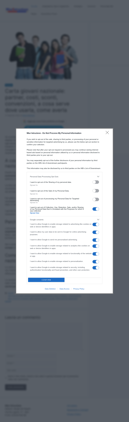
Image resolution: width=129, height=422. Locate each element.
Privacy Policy (78, 289)
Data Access (64, 289)
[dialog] (64, 211)
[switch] (95, 182)
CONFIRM (46, 280)
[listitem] (64, 176)
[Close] (108, 133)
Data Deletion (50, 289)
